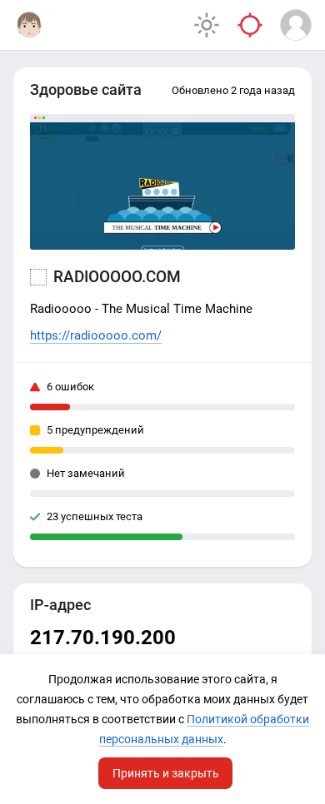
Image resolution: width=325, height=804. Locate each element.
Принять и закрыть (165, 773)
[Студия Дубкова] (29, 25)
